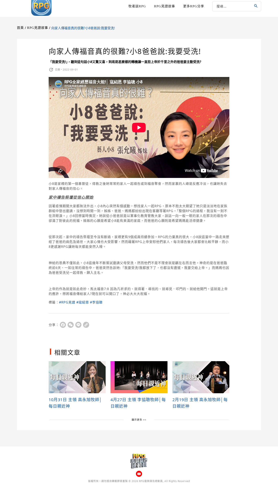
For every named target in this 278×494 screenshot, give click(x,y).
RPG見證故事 (164, 6)
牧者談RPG (137, 6)
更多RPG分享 (193, 6)
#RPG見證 (67, 302)
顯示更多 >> (139, 419)
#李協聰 (96, 302)
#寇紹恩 (82, 302)
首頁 (20, 27)
